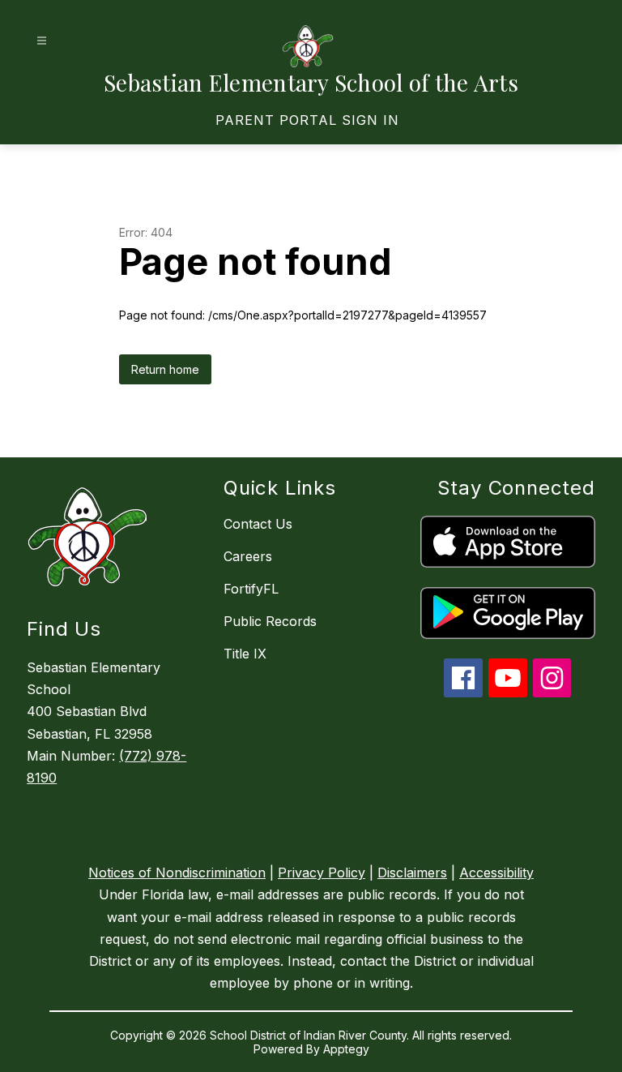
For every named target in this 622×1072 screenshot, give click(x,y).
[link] (307, 120)
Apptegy (346, 1049)
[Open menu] (41, 41)
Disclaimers (412, 872)
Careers (248, 556)
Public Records (270, 621)
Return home (165, 369)
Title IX (245, 653)
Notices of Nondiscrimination (177, 872)
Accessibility (496, 872)
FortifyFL (251, 589)
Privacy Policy (321, 872)
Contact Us (258, 524)
